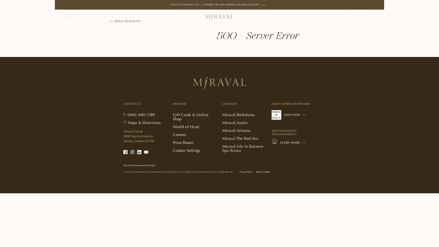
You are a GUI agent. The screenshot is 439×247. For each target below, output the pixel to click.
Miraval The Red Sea (240, 138)
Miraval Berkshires (238, 114)
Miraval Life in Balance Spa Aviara (242, 149)
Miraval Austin (235, 122)
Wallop (266, 172)
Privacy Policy (246, 172)
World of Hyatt (186, 126)
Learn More (290, 142)
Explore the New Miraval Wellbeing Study (231, 6)
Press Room (183, 142)
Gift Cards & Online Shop (191, 117)
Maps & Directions (144, 123)
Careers (179, 134)
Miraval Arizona (236, 130)
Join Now (295, 116)
